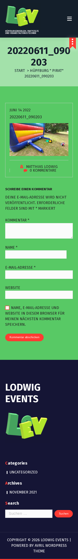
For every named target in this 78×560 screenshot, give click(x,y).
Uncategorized (23, 472)
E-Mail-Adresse (20, 267)
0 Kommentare (43, 170)
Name (11, 247)
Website (12, 287)
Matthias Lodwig (42, 166)
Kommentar (17, 220)
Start (20, 70)
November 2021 (23, 492)
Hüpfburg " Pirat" (46, 70)
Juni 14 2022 (20, 110)
